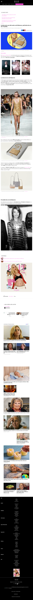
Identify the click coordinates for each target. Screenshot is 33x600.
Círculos (16, 505)
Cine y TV (16, 521)
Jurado (16, 516)
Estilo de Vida (16, 515)
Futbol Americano (16, 527)
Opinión (16, 546)
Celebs (9, 4)
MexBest (2, 510)
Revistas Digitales (19, 4)
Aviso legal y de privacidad (15, 591)
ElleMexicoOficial (19, 583)
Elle (1, 498)
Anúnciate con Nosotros (16, 596)
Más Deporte (16, 528)
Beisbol (16, 526)
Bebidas (16, 512)
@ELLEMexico (8, 307)
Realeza (16, 504)
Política (2, 541)
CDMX (16, 544)
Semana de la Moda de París (6, 55)
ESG (1, 559)
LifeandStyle (16, 539)
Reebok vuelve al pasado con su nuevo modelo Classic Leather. (13, 261)
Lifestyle (16, 529)
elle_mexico (16, 583)
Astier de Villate (27, 167)
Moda (3, 4)
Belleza (6, 4)
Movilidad (16, 562)
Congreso (16, 543)
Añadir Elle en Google (29, 30)
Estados (16, 545)
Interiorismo (16, 552)
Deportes (16, 520)
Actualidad (16, 555)
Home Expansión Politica (16, 533)
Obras (2, 548)
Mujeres (16, 538)
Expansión (2, 532)
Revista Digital (16, 530)
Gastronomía (16, 511)
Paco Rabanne (11, 296)
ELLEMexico (14, 583)
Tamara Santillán (7, 306)
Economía (16, 534)
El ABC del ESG (16, 565)
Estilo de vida (13, 4)
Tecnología (16, 536)
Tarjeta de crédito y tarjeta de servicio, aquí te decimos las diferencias (14, 258)
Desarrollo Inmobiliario (16, 550)
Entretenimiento (16, 519)
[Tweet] (23, 30)
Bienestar (16, 514)
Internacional (17, 535)
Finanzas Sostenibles (16, 563)
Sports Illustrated (4, 524)
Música (16, 522)
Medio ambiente (16, 560)
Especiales (16, 557)
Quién (2, 503)
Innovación (16, 564)
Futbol (16, 525)
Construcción (17, 549)
